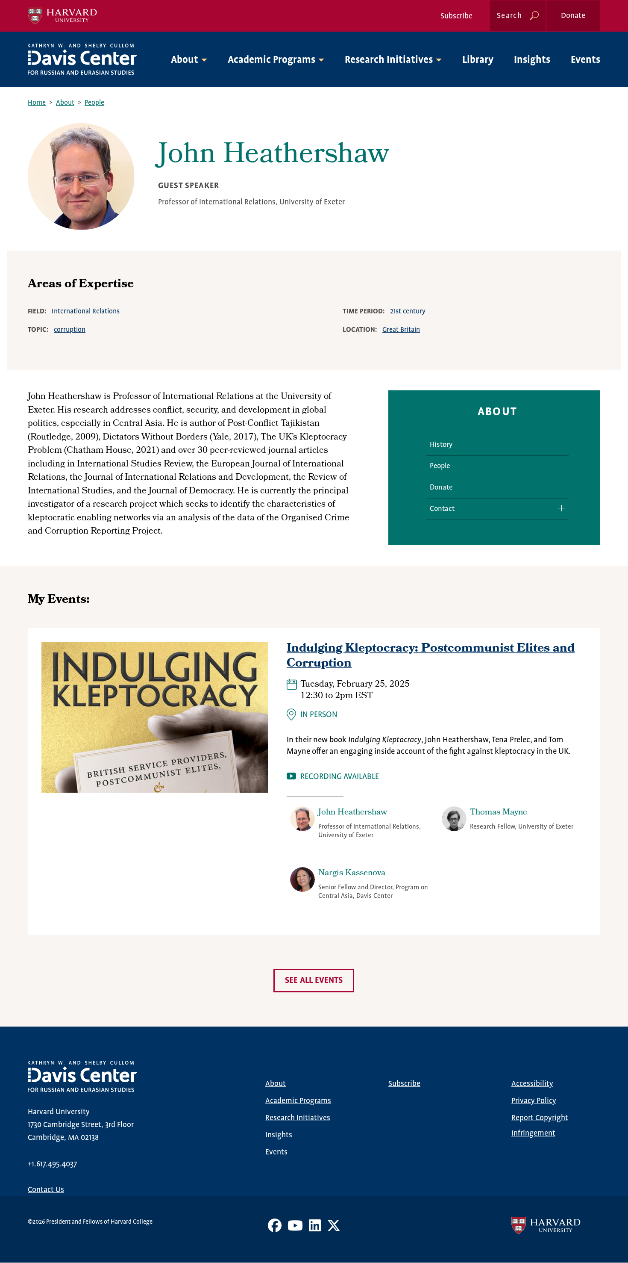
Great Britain (401, 329)
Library (477, 60)
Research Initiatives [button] (389, 60)
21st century (408, 311)
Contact (442, 509)
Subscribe (456, 16)
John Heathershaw (352, 813)
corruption (69, 329)
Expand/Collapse (558, 508)
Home (37, 102)
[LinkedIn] (315, 1228)
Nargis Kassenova (351, 873)
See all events (314, 981)
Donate (573, 16)
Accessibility (532, 1084)
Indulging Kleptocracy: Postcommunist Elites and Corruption (431, 657)
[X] (333, 1228)
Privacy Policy (533, 1101)
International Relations (86, 311)
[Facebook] (275, 1228)
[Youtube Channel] (295, 1228)
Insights (532, 60)
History (441, 445)
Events (585, 60)
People (94, 102)
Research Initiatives (297, 1118)
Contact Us (46, 1190)
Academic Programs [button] (271, 60)
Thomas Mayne (498, 813)
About (65, 102)
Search (509, 16)
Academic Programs (298, 1101)
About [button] (184, 60)
